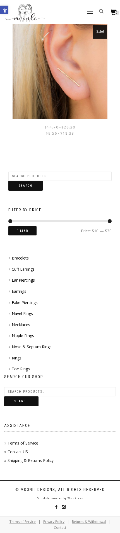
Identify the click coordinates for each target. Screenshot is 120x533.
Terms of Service (23, 443)
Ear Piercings (23, 280)
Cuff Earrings (23, 269)
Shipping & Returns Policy (31, 460)
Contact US (18, 451)
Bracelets (20, 258)
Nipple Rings (23, 335)
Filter (22, 231)
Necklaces (21, 324)
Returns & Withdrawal (89, 521)
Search (25, 186)
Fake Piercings (25, 302)
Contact (60, 527)
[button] (4, 10)
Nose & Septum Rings (32, 346)
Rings (16, 358)
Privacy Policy (53, 521)
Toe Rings (21, 368)
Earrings (19, 291)
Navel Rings (22, 313)
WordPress (75, 498)
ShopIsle (44, 498)
